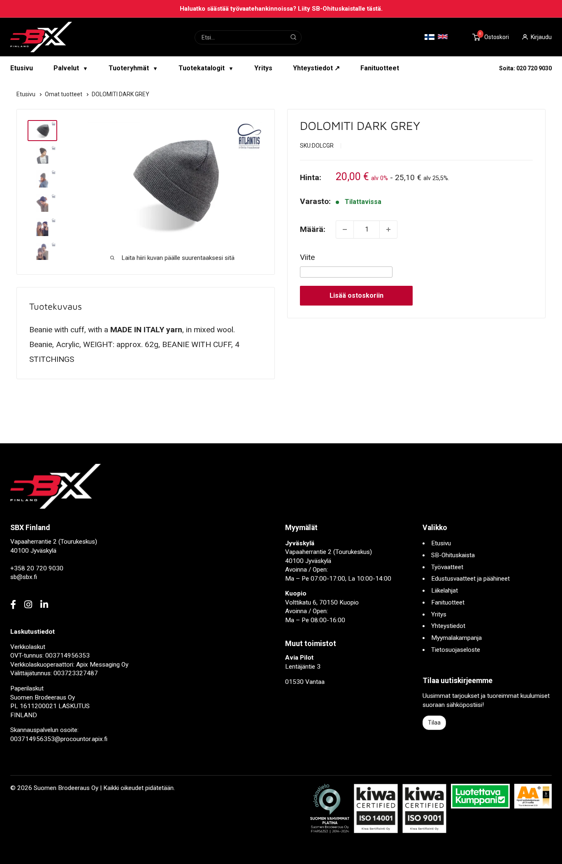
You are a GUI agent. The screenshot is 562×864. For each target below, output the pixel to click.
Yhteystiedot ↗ (316, 68)
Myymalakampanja (456, 638)
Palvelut (70, 68)
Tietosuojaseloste (455, 649)
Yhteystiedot (448, 626)
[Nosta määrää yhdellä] (388, 229)
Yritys (263, 68)
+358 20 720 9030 (36, 568)
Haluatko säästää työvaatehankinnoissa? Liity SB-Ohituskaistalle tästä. (281, 8)
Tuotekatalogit (206, 68)
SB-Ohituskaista (453, 555)
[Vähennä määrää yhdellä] (344, 229)
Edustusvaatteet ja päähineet (470, 578)
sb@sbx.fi (23, 577)
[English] (443, 36)
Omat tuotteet (64, 94)
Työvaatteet (447, 567)
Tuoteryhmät (133, 68)
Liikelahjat (444, 590)
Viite (307, 257)
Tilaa (434, 722)
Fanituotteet (379, 68)
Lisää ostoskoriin (356, 295)
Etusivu (21, 68)
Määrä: (312, 229)
